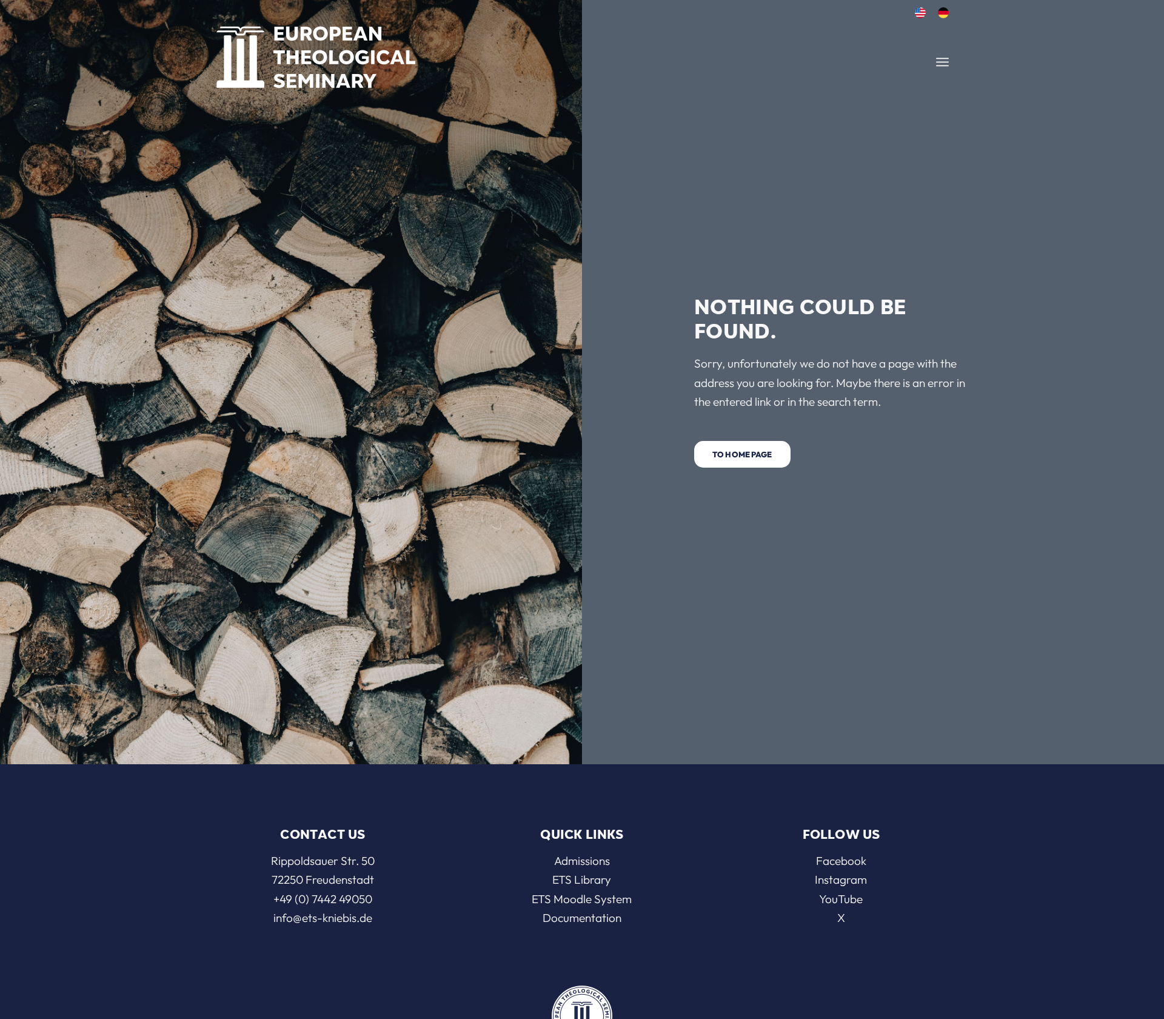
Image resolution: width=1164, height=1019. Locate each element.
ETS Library (581, 879)
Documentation (582, 917)
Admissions (582, 860)
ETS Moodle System (582, 899)
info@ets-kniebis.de (322, 917)
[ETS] (315, 53)
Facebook (841, 860)
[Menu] (942, 62)
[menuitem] (920, 13)
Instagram (841, 879)
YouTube (841, 899)
